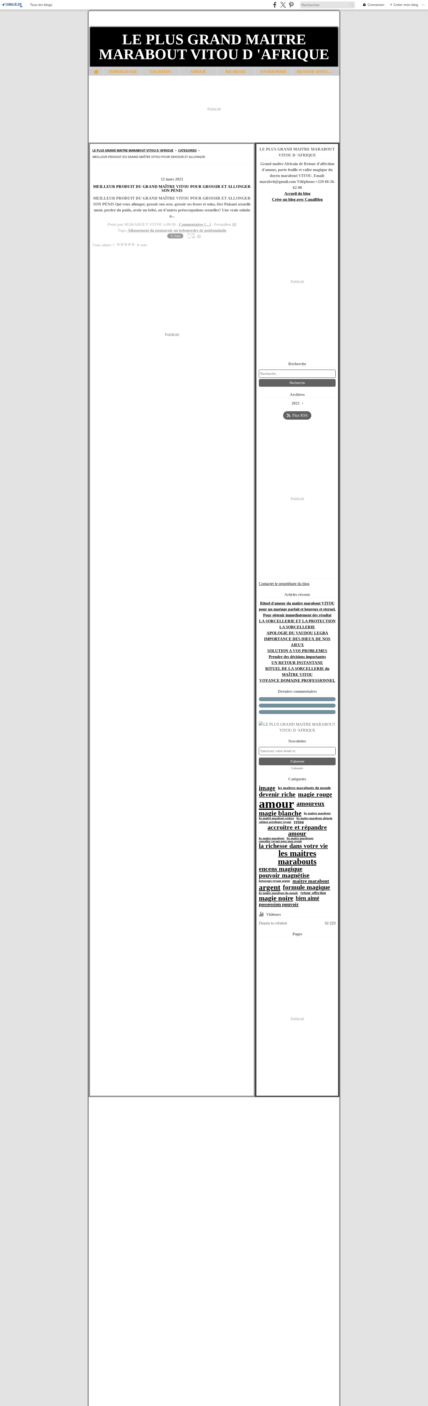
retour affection (313, 893)
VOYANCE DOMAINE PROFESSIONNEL (297, 680)
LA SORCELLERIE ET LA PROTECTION (297, 621)
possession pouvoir (279, 904)
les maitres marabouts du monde (304, 788)
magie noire (276, 898)
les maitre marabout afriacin (314, 818)
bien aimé (307, 898)
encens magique (280, 869)
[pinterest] (291, 5)
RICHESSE (236, 72)
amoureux (310, 803)
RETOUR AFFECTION (316, 72)
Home (96, 70)
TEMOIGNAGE (122, 72)
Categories (187, 150)
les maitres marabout (317, 813)
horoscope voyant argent (274, 880)
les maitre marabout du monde (278, 893)
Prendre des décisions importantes (297, 657)
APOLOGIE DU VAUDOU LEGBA (297, 633)
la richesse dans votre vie (293, 846)
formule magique (306, 887)
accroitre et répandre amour (297, 830)
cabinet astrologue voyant (275, 821)
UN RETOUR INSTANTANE (297, 663)
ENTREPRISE (274, 72)
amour (276, 803)
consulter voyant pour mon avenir (280, 841)
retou (299, 822)
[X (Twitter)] (283, 5)
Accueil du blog (297, 193)
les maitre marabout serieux (276, 818)
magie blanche (280, 813)
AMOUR (198, 72)
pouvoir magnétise (284, 875)
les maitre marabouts (300, 838)
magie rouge (315, 794)
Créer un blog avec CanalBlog (297, 199)
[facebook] (275, 5)
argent (269, 887)
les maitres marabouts (297, 857)
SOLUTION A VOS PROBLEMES (297, 651)
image (267, 788)
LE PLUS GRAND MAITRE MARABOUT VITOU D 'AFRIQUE (132, 150)
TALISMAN (160, 72)
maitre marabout (311, 880)
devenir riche (277, 794)
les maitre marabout (271, 838)
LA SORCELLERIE (297, 627)
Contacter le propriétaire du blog (284, 584)
